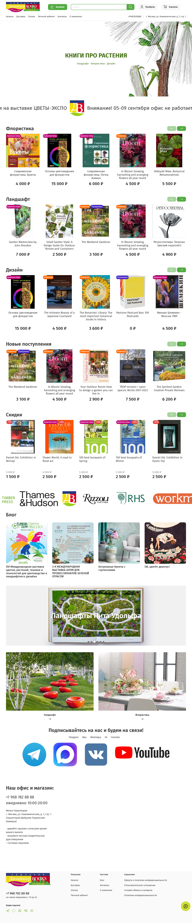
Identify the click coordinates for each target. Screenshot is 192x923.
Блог (102, 880)
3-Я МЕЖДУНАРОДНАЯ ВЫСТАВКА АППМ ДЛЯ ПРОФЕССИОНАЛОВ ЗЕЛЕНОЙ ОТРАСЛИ (70, 571)
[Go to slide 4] (97, 642)
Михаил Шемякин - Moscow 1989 (169, 314)
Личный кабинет (46, 16)
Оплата (31, 16)
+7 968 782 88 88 (20, 797)
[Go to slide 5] (100, 642)
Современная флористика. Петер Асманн (96, 175)
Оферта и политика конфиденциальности (145, 880)
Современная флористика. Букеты (23, 173)
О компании (76, 16)
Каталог (60, 7)
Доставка (20, 16)
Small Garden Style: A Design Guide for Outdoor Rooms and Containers (59, 245)
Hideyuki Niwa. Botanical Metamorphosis (169, 173)
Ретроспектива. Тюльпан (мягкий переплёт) (169, 243)
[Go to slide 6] (103, 642)
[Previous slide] (12, 615)
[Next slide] (180, 615)
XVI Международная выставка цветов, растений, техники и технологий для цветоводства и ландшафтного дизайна (26, 571)
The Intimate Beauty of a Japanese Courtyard (59, 314)
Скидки (14, 415)
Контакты (62, 16)
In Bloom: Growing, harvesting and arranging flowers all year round (132, 175)
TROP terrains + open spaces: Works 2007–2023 (132, 388)
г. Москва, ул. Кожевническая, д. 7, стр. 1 (166, 16)
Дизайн (14, 270)
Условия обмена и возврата (138, 890)
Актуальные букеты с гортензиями (111, 568)
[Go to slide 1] (88, 642)
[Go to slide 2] (91, 642)
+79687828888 (134, 16)
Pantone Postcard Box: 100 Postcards (132, 314)
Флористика (20, 128)
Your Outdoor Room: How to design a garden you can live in (96, 390)
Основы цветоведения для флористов (59, 173)
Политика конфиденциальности (140, 895)
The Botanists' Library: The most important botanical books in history (96, 316)
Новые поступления (28, 344)
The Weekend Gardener (96, 242)
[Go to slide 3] (94, 642)
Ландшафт (18, 199)
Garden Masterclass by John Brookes (23, 243)
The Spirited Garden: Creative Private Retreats (169, 388)
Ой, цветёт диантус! (157, 566)
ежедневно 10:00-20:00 (27, 803)
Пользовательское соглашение (139, 885)
